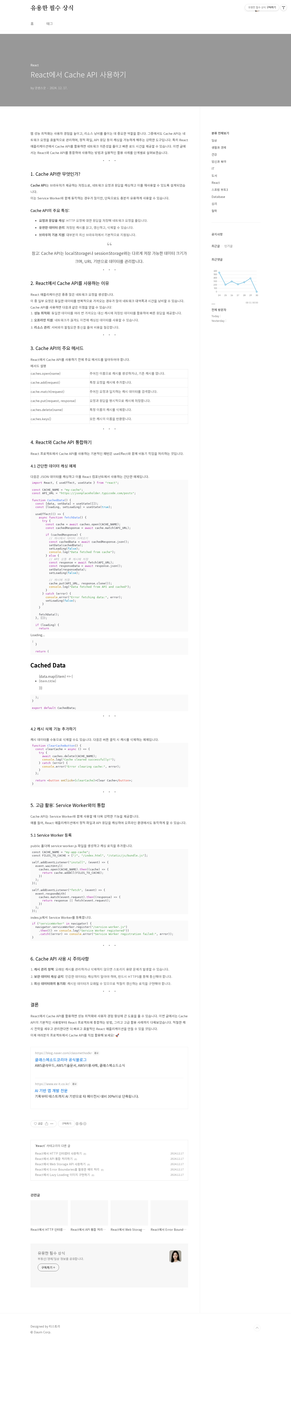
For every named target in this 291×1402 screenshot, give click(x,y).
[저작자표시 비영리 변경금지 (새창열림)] (80, 1123)
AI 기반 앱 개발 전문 (51, 1090)
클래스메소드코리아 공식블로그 (61, 1059)
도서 (214, 175)
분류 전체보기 (220, 133)
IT (213, 168)
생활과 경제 (219, 147)
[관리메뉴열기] (283, 7)
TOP (257, 1328)
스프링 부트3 (220, 189)
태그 (49, 23)
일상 (214, 140)
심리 (214, 204)
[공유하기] (46, 1123)
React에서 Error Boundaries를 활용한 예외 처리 (67, 1169)
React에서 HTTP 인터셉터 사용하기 (58, 1153)
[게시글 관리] (52, 1123)
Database (218, 196)
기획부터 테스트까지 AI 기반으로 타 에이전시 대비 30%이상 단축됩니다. (87, 1096)
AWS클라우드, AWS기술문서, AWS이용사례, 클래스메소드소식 (80, 1065)
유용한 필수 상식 (52, 8)
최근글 (216, 246)
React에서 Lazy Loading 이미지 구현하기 (62, 1175)
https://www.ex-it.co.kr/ (52, 1084)
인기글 (228, 246)
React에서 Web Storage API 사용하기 (60, 1164)
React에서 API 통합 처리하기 (54, 1159)
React (40, 1146)
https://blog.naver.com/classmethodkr (63, 1053)
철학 (214, 211)
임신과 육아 (219, 161)
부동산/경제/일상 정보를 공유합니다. (61, 1259)
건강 (214, 154)
